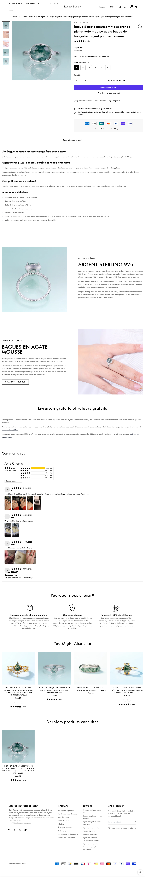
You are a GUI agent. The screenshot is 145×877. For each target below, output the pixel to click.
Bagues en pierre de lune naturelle (92, 817)
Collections (51, 3)
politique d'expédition (10, 430)
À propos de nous (64, 827)
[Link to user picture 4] (30, 503)
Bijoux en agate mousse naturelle (92, 823)
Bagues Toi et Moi (89, 831)
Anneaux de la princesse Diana (92, 811)
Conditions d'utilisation (66, 837)
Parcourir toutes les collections (90, 848)
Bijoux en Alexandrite (91, 828)
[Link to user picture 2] (15, 503)
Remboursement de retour (68, 814)
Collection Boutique (15, 382)
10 (108, 67)
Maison (14, 16)
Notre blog (62, 831)
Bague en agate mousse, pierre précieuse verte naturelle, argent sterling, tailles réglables (127, 690)
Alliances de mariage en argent (33, 16)
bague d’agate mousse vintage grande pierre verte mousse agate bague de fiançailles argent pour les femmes (18, 769)
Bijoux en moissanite (90, 844)
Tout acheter (14, 3)
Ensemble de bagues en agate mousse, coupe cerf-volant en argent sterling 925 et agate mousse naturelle (18, 691)
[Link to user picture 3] (22, 503)
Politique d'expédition (66, 810)
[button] (79, 41)
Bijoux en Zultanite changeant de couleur (91, 839)
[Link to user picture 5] (37, 503)
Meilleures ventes (33, 3)
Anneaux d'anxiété (90, 834)
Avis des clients (63, 817)
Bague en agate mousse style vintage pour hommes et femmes (91, 689)
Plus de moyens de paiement (109, 93)
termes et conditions (128, 828)
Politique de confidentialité (68, 834)
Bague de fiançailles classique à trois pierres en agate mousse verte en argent (54, 690)
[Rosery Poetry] (72, 6)
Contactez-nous (63, 820)
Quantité (77, 75)
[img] (16, 488)
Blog (11, 10)
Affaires (61, 824)
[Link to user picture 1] (8, 503)
